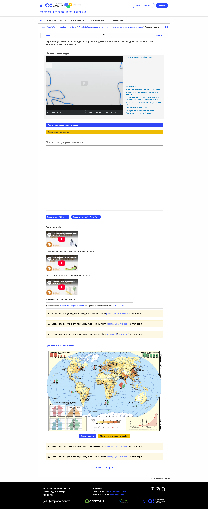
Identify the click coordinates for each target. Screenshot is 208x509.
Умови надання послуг (54, 492)
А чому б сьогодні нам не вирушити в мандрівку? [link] (142, 93)
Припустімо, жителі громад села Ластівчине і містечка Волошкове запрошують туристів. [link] (140, 113)
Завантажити (87, 436)
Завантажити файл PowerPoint (86, 217)
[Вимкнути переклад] (120, 112)
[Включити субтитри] (116, 112)
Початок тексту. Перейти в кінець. (140, 57)
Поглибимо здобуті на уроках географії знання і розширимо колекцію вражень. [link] (143, 99)
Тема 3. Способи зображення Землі (62, 27)
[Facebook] (152, 490)
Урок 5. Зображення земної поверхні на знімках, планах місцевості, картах (111, 27)
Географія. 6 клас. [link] (133, 86)
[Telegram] (158, 490)
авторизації (122, 314)
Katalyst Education (76, 306)
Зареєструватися (143, 5)
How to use (58, 12)
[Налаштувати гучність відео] (107, 112)
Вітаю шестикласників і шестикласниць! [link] (143, 89)
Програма (51, 20)
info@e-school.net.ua (116, 494)
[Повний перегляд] (111, 112)
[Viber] (163, 490)
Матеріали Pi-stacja (78, 20)
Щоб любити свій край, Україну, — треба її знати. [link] (143, 104)
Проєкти (62, 20)
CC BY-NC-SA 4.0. (118, 306)
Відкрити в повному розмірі (114, 436)
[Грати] (48, 112)
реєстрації (111, 314)
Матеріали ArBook (97, 20)
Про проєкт (45, 12)
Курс (42, 20)
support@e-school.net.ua (117, 491)
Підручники (80, 12)
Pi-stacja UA (64, 306)
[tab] (104, 35)
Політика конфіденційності (56, 488)
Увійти (162, 5)
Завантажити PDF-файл (57, 217)
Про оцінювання (116, 20)
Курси (69, 12)
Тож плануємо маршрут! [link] (136, 108)
